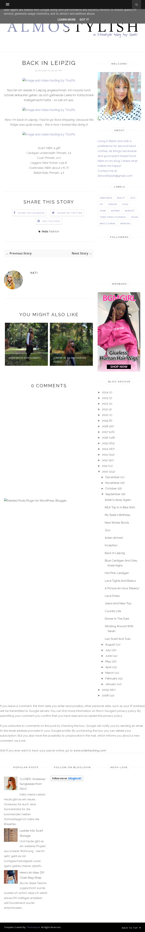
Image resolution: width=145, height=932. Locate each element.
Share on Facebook (31, 213)
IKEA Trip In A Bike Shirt (120, 507)
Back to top (130, 927)
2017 (105, 432)
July (108, 650)
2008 (105, 695)
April (108, 667)
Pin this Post (51, 221)
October (111, 488)
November (112, 483)
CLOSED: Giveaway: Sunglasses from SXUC (33, 784)
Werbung (125, 223)
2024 (105, 392)
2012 (105, 460)
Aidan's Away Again (118, 500)
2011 (104, 466)
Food (125, 204)
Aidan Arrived (114, 537)
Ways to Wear (107, 223)
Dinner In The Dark (117, 618)
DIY (101, 204)
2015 (105, 443)
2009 (105, 690)
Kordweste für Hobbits (25, 358)
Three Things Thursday (113, 217)
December (112, 477)
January (110, 684)
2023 (105, 398)
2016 (105, 437)
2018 (105, 426)
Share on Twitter (69, 213)
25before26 (106, 197)
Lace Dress (112, 596)
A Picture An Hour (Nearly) (122, 588)
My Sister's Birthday (117, 515)
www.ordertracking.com (89, 750)
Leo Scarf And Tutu (117, 639)
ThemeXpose (33, 927)
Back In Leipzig (115, 553)
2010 (105, 471)
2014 (105, 449)
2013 (105, 454)
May (108, 661)
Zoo (107, 530)
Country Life (113, 611)
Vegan (134, 217)
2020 (105, 415)
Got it (84, 19)
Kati (34, 272)
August (110, 644)
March (109, 673)
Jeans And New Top (118, 603)
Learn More (67, 19)
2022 (105, 403)
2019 (105, 420)
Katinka (115, 210)
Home (103, 210)
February (111, 678)
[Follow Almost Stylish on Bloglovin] (67, 780)
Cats (132, 197)
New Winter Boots (117, 522)
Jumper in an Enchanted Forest (70, 359)
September (112, 494)
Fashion (54, 231)
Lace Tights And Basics (120, 580)
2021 (105, 409)
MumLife (129, 210)
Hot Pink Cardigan (117, 573)
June (108, 656)
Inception (111, 545)
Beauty (121, 197)
